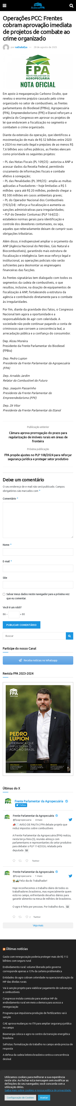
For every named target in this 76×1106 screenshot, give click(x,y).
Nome (7, 544)
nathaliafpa (21, 47)
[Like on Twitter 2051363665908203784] (28, 861)
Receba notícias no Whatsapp (40, 660)
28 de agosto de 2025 (45, 47)
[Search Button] (69, 636)
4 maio (38, 820)
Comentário (10, 498)
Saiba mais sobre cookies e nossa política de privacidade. (38, 1090)
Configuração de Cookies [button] (20, 1097)
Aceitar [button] (44, 1097)
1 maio (38, 876)
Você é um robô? (12, 607)
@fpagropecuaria (22, 820)
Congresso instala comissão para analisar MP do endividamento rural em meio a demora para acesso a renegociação (33, 1002)
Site (5, 577)
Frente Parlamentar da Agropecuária (33, 815)
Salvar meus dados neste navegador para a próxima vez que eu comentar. (38, 596)
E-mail (7, 561)
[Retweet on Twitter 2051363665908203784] (21, 861)
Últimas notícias (17, 948)
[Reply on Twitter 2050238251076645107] (15, 917)
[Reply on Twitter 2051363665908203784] (15, 861)
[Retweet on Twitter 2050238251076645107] (21, 917)
